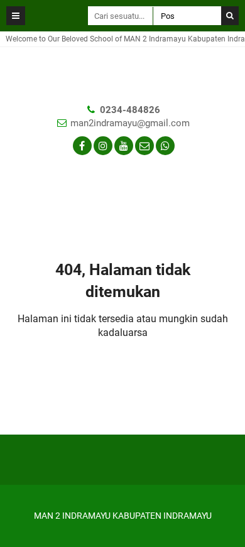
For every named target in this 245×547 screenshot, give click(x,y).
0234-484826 (130, 110)
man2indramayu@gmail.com (130, 123)
